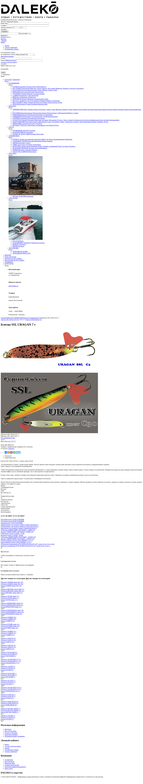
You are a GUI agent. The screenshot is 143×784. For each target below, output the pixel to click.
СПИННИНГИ (17, 116)
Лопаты (50, 102)
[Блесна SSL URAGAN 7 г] (49, 372)
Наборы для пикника (53, 101)
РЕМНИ (15, 150)
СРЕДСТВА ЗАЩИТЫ (20, 151)
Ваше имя (4, 23)
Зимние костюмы (25, 139)
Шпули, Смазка (73, 113)
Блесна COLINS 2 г (7, 719)
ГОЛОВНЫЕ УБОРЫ (19, 141)
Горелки (29, 87)
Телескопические (37, 116)
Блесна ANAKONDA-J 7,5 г (10, 663)
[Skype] (17, 452)
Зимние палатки (33, 109)
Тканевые (32, 130)
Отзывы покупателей (12, 765)
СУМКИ (15, 95)
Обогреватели (41, 87)
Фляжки (43, 101)
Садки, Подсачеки (52, 122)
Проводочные (51, 113)
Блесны (24, 115)
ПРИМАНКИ (17, 115)
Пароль (3, 60)
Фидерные (41, 118)
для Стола (30, 101)
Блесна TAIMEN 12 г (8, 635)
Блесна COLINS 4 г (7, 670)
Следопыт (65, 146)
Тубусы (56, 125)
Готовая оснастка (79, 120)
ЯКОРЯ (15, 246)
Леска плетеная (103, 120)
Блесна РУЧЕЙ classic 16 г (9, 628)
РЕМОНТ (15, 244)
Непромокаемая (58, 139)
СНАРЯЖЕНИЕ (14, 83)
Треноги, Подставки (48, 88)
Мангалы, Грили (35, 88)
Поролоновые (38, 115)
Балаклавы (30, 141)
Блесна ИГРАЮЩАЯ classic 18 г (11, 614)
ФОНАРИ (15, 104)
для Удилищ (49, 125)
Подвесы (33, 134)
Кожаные (21, 150)
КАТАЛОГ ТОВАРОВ (12, 79)
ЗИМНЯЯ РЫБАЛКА (19, 109)
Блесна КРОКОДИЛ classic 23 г (11, 607)
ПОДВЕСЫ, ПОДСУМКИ (21, 134)
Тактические (39, 92)
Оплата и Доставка (11, 733)
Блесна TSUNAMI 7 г (8, 677)
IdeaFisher (34, 146)
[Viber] (11, 452)
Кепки (44, 141)
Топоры (44, 102)
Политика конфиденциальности (15, 767)
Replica (40, 146)
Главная (3, 318)
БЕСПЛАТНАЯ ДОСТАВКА (14, 260)
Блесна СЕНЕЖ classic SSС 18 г (11, 586)
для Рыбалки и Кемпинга (27, 97)
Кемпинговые (32, 90)
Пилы (55, 102)
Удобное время (6, 27)
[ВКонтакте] (6, 452)
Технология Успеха (29, 123)
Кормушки (38, 120)
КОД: (2, 445)
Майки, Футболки (47, 139)
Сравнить (11, 448)
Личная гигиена (33, 148)
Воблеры (30, 115)
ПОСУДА (15, 101)
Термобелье (68, 139)
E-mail (3, 58)
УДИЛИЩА (16, 118)
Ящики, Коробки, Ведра (100, 122)
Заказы (7, 46)
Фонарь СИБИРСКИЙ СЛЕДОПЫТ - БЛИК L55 (17, 532)
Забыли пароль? (11, 60)
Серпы (59, 102)
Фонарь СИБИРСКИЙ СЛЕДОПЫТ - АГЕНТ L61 (17, 539)
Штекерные (27, 116)
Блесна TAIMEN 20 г (8, 621)
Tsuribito (45, 146)
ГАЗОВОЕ (15, 87)
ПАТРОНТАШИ (18, 132)
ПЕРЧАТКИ (16, 146)
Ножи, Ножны (28, 102)
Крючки (24, 120)
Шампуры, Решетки (62, 88)
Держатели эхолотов (37, 243)
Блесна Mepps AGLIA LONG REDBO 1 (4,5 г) (16, 542)
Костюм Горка (36, 139)
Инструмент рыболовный (37, 122)
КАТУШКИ (16, 113)
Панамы (49, 141)
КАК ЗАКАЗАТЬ (10, 257)
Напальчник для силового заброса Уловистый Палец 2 (19, 528)
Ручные (28, 104)
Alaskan (23, 146)
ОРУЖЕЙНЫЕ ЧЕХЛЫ (20, 130)
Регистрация (9, 56)
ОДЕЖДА (15, 139)
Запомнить (6, 74)
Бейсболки (38, 141)
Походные (23, 90)
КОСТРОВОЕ (17, 88)
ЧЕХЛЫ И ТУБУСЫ (19, 125)
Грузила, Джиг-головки (65, 120)
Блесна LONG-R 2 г (7, 698)
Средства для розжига (76, 88)
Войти (3, 56)
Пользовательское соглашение (15, 736)
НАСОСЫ (15, 241)
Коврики (29, 94)
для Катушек (30, 125)
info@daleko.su (13, 286)
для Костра (23, 101)
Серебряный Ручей (54, 146)
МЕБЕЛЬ (15, 97)
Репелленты (32, 151)
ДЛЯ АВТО (13, 153)
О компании (9, 760)
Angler (28, 146)
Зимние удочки (67, 109)
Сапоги (27, 143)
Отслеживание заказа (8, 54)
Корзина (3, 39)
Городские (23, 92)
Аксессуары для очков (24, 144)
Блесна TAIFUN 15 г (7, 649)
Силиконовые (48, 115)
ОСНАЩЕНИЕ (17, 243)
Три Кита (39, 123)
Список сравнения (11, 47)
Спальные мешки (39, 94)
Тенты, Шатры (42, 90)
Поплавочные (32, 118)
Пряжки (34, 150)
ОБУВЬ (14, 143)
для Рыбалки (36, 144)
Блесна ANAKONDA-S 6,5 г (10, 691)
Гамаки (23, 94)
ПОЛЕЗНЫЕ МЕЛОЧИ (20, 148)
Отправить (5, 31)
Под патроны (28, 132)
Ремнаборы (43, 148)
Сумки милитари (32, 95)
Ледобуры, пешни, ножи (47, 109)
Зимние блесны (106, 109)
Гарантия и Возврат (11, 734)
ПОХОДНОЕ (16, 99)
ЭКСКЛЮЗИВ (13, 248)
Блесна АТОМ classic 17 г (9, 600)
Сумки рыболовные (85, 122)
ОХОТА (11, 127)
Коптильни (26, 88)
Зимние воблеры (118, 109)
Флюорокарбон (114, 120)
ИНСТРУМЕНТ (17, 102)
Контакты (8, 729)
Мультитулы (37, 102)
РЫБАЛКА (12, 106)
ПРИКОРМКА (17, 123)
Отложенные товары (11, 49)
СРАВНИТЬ (9, 262)
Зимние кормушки (130, 109)
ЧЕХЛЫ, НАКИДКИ (19, 196)
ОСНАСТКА (16, 120)
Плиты (34, 87)
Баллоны (22, 87)
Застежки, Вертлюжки (49, 120)
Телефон (3, 25)
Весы (27, 122)
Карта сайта (9, 768)
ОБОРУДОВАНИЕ (18, 122)
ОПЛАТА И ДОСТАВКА (13, 258)
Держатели (27, 243)
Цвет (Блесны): (6, 441)
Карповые (24, 118)
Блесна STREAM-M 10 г (9, 705)
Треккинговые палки (41, 99)
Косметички (22, 95)
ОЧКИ (14, 144)
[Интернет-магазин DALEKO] (30, 18)
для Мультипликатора (50, 116)
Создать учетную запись (9, 62)
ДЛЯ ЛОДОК (13, 198)
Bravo (21, 241)
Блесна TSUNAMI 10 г (8, 656)
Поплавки (30, 120)
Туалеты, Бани (52, 90)
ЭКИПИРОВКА (14, 136)
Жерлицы (58, 109)
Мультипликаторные (39, 113)
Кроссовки (21, 143)
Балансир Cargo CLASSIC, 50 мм (12, 535)
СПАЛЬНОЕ (16, 94)
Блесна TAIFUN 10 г (7, 642)
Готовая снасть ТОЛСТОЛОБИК (12, 523)
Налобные (34, 104)
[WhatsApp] (14, 452)
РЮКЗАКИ (16, 92)
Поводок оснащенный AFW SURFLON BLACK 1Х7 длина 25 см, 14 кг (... (26, 546)
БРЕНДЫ (8, 255)
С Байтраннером (62, 113)
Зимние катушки (88, 109)
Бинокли (24, 99)
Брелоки (22, 104)
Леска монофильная (91, 120)
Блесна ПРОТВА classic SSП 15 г (12, 593)
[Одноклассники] (8, 452)
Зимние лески (77, 109)
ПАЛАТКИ (16, 90)
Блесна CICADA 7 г (7, 684)
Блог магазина (9, 761)
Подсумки (40, 134)
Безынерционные (26, 113)
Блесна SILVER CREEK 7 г (10, 712)
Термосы (37, 101)
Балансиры (97, 109)
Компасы (30, 99)
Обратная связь (10, 763)
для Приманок (40, 125)
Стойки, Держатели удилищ (68, 122)
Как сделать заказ (10, 731)
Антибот (4, 29)
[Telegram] (19, 452)
